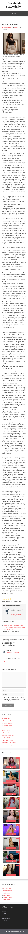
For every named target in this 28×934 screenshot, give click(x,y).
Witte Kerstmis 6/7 (8, 629)
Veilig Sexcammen (8, 892)
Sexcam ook (6, 893)
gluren (5, 625)
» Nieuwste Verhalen (7, 720)
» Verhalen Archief (7, 728)
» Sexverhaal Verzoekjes (9, 742)
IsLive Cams (6, 899)
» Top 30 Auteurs (6, 730)
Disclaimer (5, 911)
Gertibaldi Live (7, 888)
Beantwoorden (7, 661)
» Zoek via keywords (7, 740)
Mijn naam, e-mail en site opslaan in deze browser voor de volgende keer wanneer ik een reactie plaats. (14, 699)
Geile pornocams (7, 897)
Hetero (7, 20)
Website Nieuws (6, 918)
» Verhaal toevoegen (7, 745)
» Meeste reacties (7, 723)
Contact (4, 913)
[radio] (3, 599)
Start (3, 20)
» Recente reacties (7, 725)
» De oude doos (6, 733)
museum (10, 625)
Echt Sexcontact (7, 890)
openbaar (15, 625)
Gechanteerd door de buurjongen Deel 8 (14, 627)
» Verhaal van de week (8, 735)
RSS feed (4, 920)
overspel (20, 625)
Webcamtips (6, 895)
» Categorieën (6, 718)
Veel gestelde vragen (7, 916)
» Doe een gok (6, 737)
